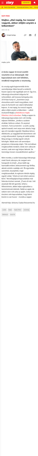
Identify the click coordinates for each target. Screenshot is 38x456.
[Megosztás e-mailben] (29, 35)
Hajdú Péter (17, 209)
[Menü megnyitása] (3, 3)
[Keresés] (34, 2)
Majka (10, 209)
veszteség (26, 209)
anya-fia (12, 214)
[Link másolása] (24, 35)
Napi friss (6, 16)
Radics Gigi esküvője (9, 7)
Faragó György (11, 35)
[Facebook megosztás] (34, 35)
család (4, 209)
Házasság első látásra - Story (24, 7)
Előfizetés (26, 2)
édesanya (5, 214)
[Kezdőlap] (10, 3)
